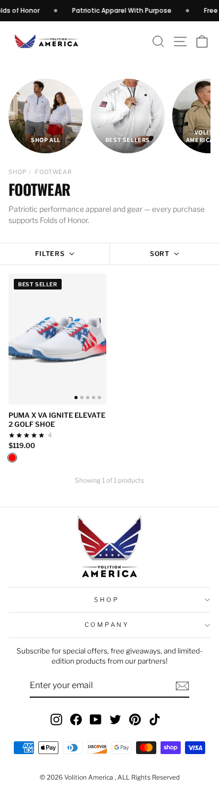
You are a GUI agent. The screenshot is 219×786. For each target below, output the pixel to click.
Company (107, 624)
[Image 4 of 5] (93, 397)
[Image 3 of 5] (87, 397)
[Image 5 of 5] (99, 397)
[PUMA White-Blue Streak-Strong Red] (12, 457)
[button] (202, 42)
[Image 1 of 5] (76, 397)
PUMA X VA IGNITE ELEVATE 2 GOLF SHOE (57, 419)
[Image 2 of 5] (81, 397)
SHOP (18, 172)
